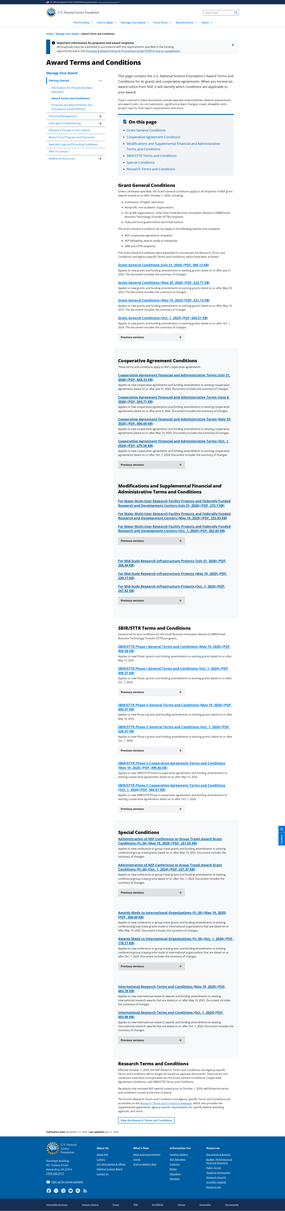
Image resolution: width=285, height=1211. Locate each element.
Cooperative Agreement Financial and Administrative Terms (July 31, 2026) (174, 377)
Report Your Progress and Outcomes (72, 137)
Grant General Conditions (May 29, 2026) (164, 282)
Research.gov (213, 1187)
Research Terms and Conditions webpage (166, 1103)
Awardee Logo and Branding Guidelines (73, 144)
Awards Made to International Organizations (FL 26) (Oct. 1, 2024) (176, 940)
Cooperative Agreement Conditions (153, 137)
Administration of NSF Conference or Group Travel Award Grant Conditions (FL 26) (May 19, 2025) (170, 840)
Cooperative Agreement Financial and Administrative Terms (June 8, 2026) (174, 399)
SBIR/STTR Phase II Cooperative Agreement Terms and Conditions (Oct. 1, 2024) (171, 787)
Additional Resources (62, 158)
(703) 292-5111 (55, 1173)
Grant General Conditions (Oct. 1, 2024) (163, 317)
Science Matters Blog (144, 1164)
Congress (175, 1164)
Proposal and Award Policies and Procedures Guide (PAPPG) (71, 107)
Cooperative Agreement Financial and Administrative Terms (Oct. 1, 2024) (173, 443)
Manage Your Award (67, 33)
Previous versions (132, 337)
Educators (175, 1174)
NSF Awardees (178, 1159)
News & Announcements (146, 1154)
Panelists (175, 1178)
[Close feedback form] (281, 829)
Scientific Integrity (216, 1182)
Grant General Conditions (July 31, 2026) (163, 264)
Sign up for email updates (67, 1182)
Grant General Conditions (146, 130)
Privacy (116, 1204)
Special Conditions (141, 162)
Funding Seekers (179, 1154)
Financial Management (63, 116)
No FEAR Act (157, 1204)
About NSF (102, 1154)
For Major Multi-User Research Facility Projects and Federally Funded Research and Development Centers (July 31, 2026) (174, 503)
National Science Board (109, 1169)
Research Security (216, 1177)
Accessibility (205, 1204)
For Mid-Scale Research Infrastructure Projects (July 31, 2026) (172, 562)
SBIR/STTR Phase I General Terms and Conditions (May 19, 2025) (174, 648)
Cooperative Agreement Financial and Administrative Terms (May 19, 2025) (174, 421)
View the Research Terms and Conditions (146, 1120)
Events (137, 1159)
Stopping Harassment (218, 1172)
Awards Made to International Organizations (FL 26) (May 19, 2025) (172, 914)
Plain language (232, 1204)
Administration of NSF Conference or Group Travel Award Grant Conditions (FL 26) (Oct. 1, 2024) (170, 867)
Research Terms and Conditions (151, 169)
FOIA (136, 1204)
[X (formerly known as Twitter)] (56, 1190)
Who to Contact (58, 151)
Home (49, 33)
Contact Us (103, 1174)
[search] (236, 13)
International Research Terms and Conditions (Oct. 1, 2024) (171, 1014)
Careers (101, 1159)
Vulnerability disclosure (57, 1204)
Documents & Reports (218, 1154)
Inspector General (90, 1204)
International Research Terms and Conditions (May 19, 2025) (172, 988)
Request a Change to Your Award (69, 130)
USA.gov (181, 1204)
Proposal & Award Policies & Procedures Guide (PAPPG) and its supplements (133, 51)
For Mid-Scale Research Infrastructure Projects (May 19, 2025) (172, 575)
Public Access (213, 1167)
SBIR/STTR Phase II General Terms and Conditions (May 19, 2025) (175, 707)
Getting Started (59, 80)
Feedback (281, 839)
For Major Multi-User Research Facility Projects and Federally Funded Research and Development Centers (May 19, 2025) (174, 515)
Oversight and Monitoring (65, 123)
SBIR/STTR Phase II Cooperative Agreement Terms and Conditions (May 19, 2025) (171, 765)
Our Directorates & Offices (111, 1164)
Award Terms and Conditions (70, 98)
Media (173, 1169)
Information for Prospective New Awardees (71, 90)
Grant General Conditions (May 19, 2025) (164, 300)
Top (277, 1119)
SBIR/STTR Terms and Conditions (152, 155)
